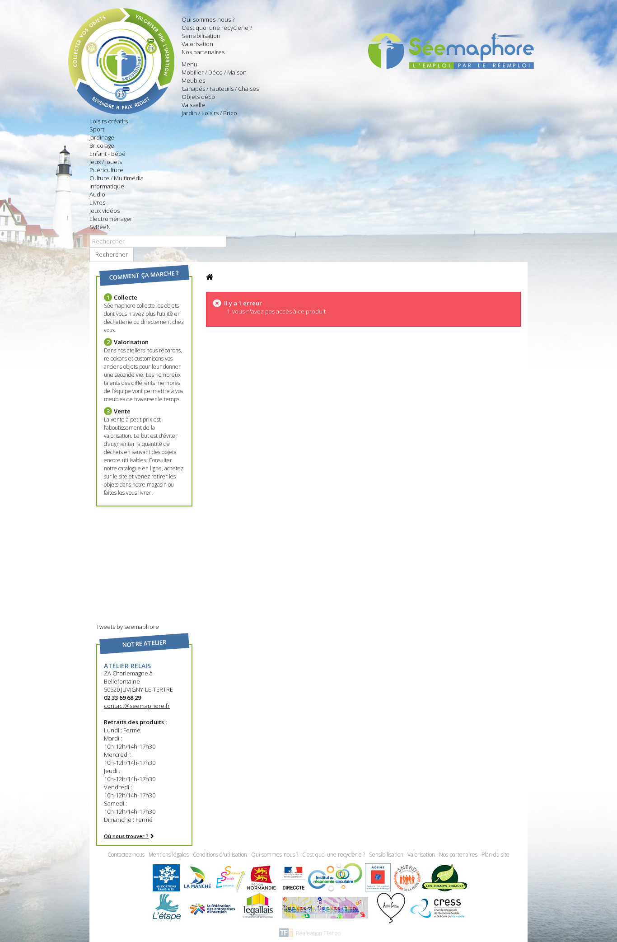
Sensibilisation (201, 36)
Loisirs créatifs (108, 121)
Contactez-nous (127, 854)
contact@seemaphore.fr (137, 706)
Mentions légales (169, 854)
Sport (96, 129)
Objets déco (198, 97)
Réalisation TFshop (318, 933)
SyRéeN (100, 227)
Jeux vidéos (104, 210)
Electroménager (110, 219)
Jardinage (101, 137)
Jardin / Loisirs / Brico (209, 113)
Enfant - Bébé (107, 154)
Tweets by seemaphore (127, 627)
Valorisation (197, 44)
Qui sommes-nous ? (208, 19)
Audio (97, 194)
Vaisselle (193, 105)
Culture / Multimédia (116, 178)
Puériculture (106, 170)
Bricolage (101, 145)
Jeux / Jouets (105, 162)
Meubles (193, 80)
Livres (97, 202)
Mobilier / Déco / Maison (214, 72)
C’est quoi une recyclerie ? (217, 27)
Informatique (106, 186)
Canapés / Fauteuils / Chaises (220, 88)
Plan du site (495, 854)
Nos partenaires (203, 52)
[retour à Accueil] (209, 277)
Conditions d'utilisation (220, 854)
